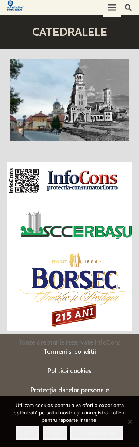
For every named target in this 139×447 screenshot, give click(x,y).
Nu (55, 433)
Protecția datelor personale (69, 390)
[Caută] (128, 7)
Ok (27, 433)
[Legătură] (15, 5)
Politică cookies (69, 371)
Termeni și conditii (69, 352)
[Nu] (129, 421)
